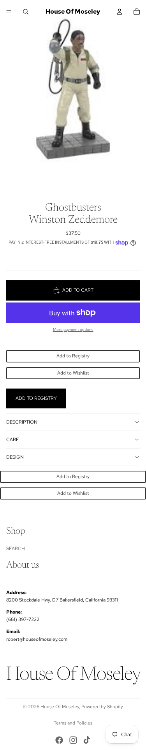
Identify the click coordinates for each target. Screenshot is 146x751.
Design (15, 457)
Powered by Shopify (102, 707)
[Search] (25, 11)
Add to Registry (73, 356)
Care (12, 439)
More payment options (73, 329)
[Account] (119, 11)
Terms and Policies (73, 723)
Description (21, 422)
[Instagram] (73, 740)
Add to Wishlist (73, 373)
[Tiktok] (86, 740)
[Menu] (9, 12)
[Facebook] (59, 740)
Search (15, 548)
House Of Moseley (59, 707)
